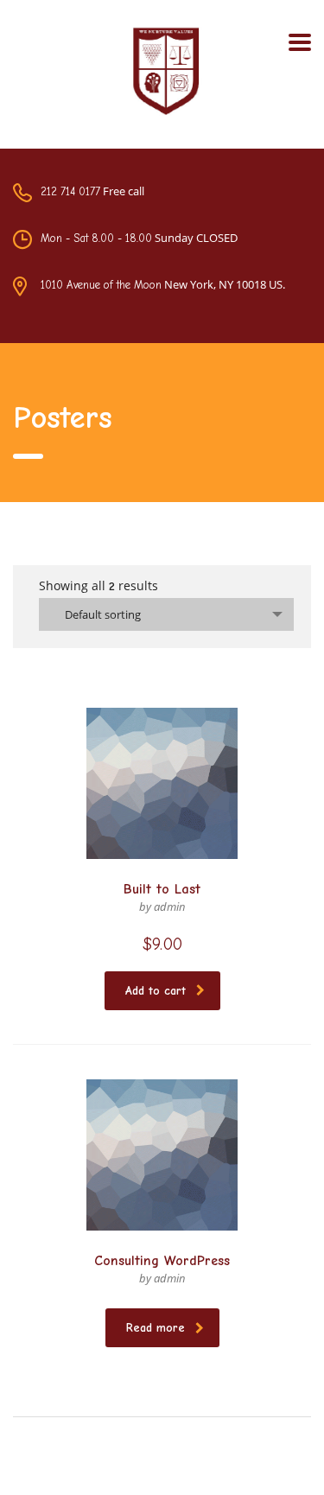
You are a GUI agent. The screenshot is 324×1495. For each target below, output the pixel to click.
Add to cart (155, 990)
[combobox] (166, 614)
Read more (155, 1327)
